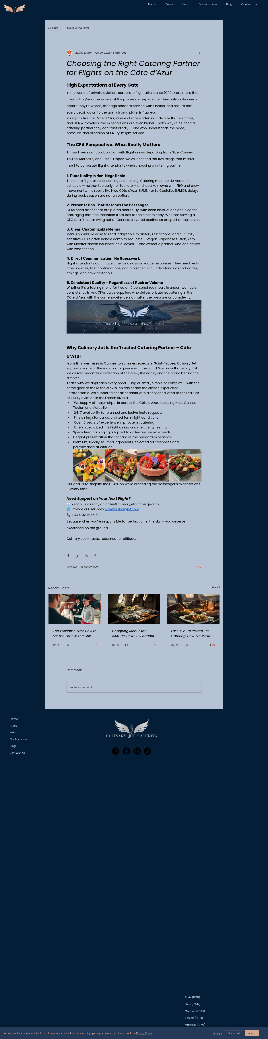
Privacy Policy (144, 1033)
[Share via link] (95, 555)
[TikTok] (147, 751)
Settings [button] (217, 1033)
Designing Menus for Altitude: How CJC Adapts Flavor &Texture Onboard (133, 633)
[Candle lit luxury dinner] (193, 609)
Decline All (234, 1033)
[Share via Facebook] (68, 555)
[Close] (263, 1033)
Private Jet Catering (77, 27)
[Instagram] (115, 751)
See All (215, 587)
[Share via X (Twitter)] (77, 555)
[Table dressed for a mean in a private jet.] (134, 609)
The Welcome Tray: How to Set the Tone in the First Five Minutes (75, 633)
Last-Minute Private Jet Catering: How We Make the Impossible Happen (190, 633)
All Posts (53, 27)
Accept (252, 1033)
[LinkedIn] (137, 751)
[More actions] (199, 52)
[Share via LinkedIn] (86, 555)
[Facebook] (126, 751)
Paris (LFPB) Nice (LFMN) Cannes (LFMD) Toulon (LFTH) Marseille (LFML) (195, 1010)
